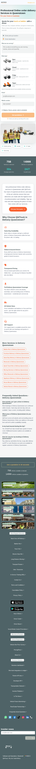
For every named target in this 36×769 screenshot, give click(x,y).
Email (3, 92)
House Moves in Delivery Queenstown (15, 382)
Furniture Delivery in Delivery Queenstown (16, 353)
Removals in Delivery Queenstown (14, 361)
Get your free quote (17, 209)
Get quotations (17, 115)
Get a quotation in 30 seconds (18, 465)
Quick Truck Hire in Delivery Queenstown (16, 366)
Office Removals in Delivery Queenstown (16, 374)
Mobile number (6, 100)
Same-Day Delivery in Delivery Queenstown (16, 357)
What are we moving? (8, 43)
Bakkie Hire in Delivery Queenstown (14, 349)
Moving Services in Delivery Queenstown (16, 370)
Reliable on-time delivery (28, 2)
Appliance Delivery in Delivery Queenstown (16, 378)
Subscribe (29, 738)
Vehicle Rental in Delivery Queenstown (15, 386)
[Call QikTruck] (31, 717)
